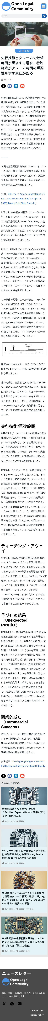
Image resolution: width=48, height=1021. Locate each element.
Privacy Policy (37, 1015)
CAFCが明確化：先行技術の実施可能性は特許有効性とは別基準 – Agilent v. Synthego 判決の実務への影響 (24, 854)
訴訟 (28, 951)
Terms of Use (37, 1010)
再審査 (25, 50)
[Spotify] (12, 1004)
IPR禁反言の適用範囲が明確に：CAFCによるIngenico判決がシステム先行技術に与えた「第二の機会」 (23, 942)
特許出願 (29, 909)
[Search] (44, 16)
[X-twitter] (4, 1004)
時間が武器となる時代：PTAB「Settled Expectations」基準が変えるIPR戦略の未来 (23, 812)
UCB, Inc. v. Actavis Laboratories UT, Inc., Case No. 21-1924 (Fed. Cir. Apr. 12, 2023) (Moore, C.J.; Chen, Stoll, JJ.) (23, 198)
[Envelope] (20, 1004)
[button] (43, 6)
